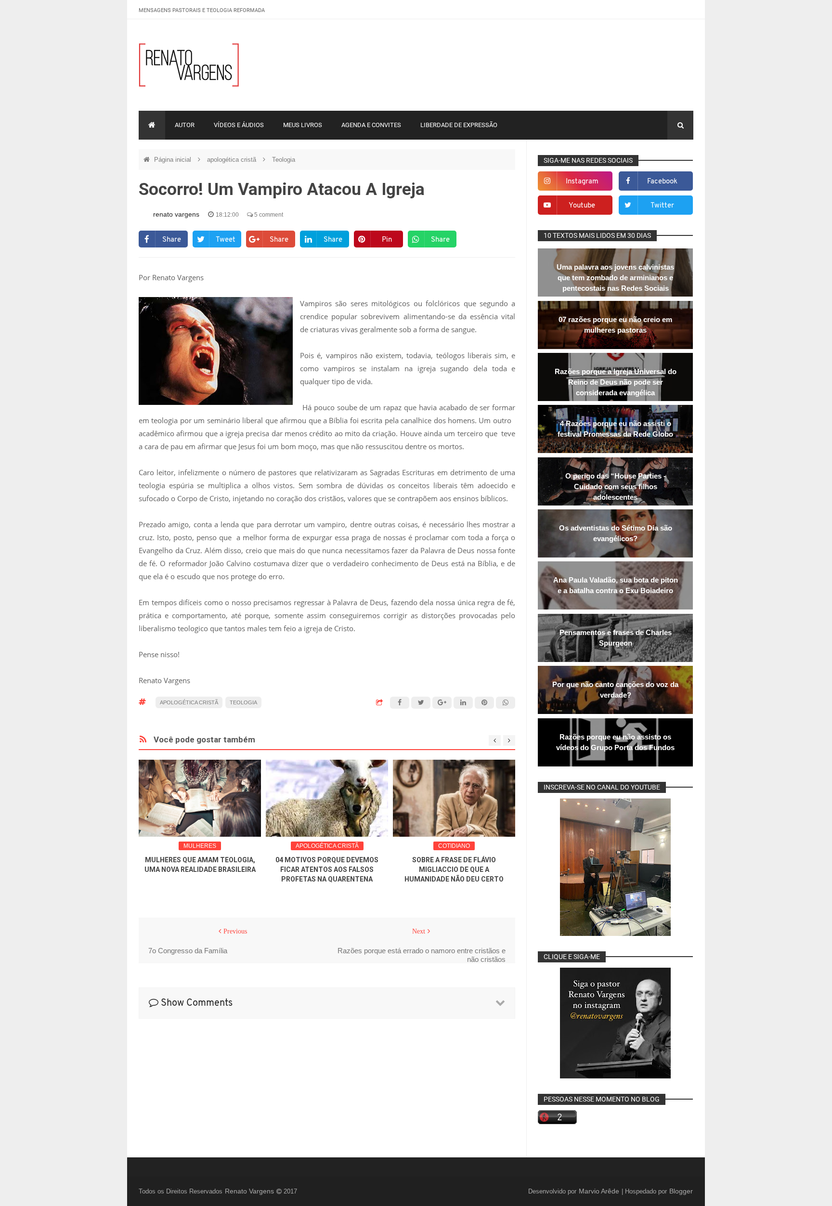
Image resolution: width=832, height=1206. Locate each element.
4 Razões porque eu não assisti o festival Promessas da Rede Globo (615, 428)
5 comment (268, 214)
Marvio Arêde (600, 1191)
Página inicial (173, 159)
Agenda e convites (371, 125)
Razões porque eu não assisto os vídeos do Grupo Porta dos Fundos (615, 742)
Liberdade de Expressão (458, 125)
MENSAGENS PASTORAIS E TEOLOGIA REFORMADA (202, 10)
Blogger (681, 1191)
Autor (185, 125)
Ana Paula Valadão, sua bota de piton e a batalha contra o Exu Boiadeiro (615, 585)
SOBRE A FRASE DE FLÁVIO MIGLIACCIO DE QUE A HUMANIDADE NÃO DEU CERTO (454, 869)
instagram (582, 181)
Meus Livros (302, 125)
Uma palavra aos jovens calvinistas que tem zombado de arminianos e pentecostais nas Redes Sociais (615, 277)
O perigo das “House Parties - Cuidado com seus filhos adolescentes (615, 486)
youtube (582, 205)
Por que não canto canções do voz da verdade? (615, 689)
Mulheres (199, 846)
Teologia (283, 159)
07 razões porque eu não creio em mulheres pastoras (615, 324)
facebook (662, 181)
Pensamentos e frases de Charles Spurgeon (615, 637)
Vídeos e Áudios (239, 125)
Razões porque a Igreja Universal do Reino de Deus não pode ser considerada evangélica (615, 382)
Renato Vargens (250, 1191)
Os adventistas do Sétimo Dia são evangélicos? (615, 533)
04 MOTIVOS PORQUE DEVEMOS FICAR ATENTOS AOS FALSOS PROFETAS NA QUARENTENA (326, 869)
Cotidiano (454, 846)
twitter (662, 205)
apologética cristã (232, 159)
